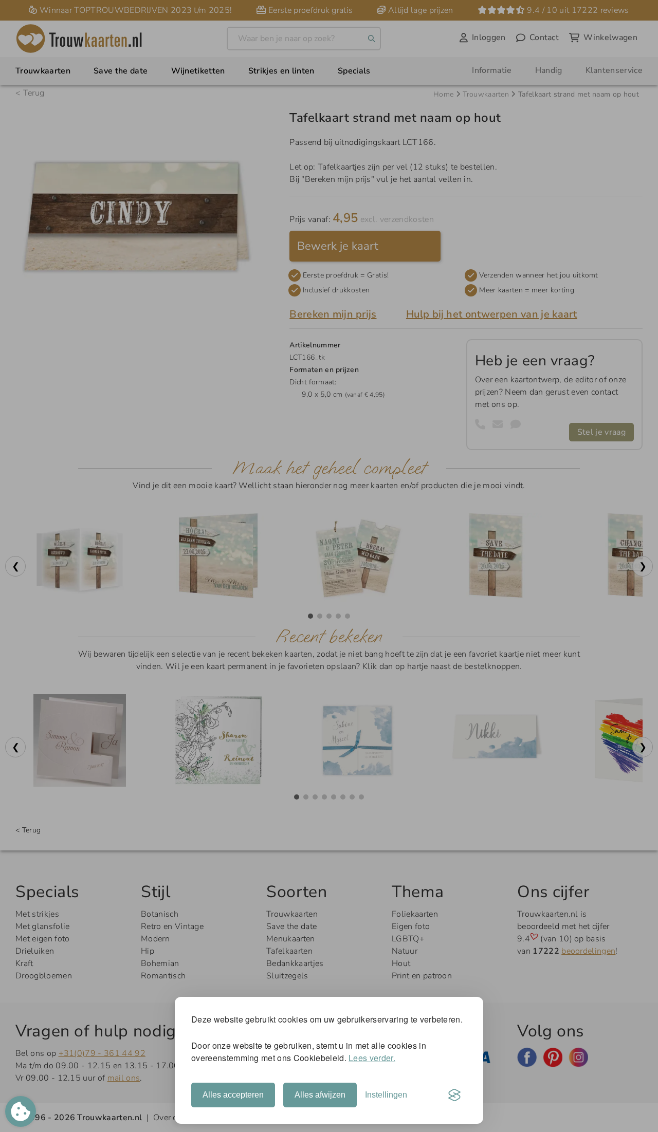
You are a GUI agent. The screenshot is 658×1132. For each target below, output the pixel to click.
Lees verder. (372, 1058)
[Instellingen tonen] (20, 1111)
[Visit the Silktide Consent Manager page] (454, 1095)
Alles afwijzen (320, 1094)
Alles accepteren (233, 1094)
